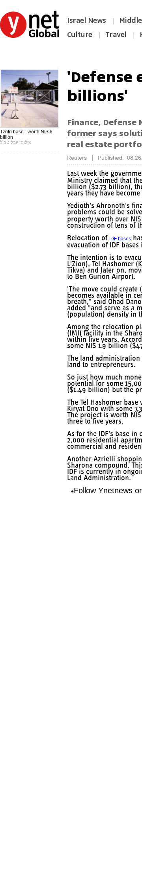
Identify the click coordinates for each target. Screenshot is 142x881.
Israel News (86, 20)
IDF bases (120, 238)
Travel (116, 34)
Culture (79, 34)
